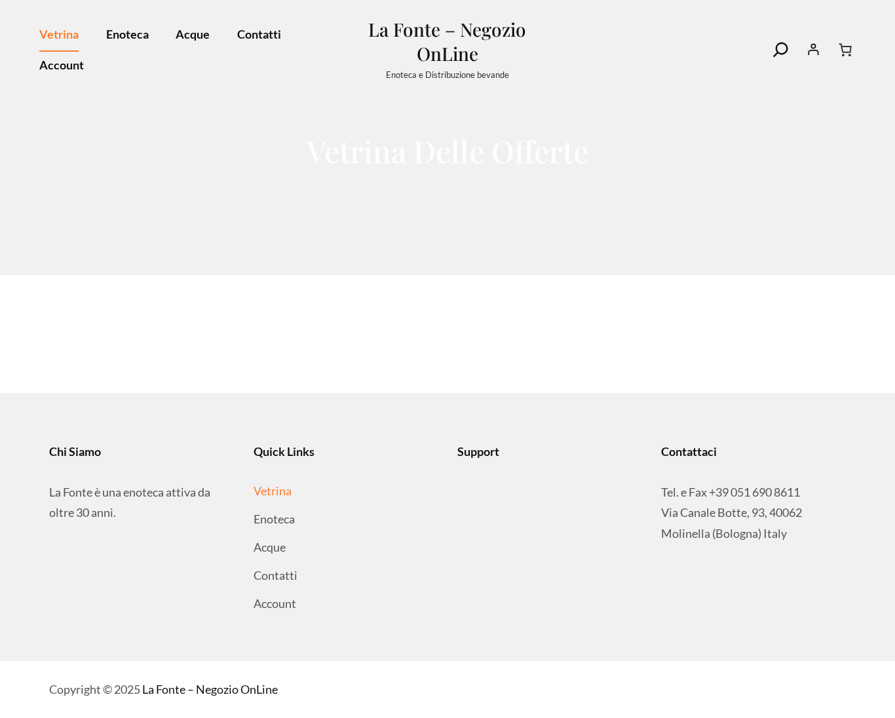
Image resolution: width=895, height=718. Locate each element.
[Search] (781, 49)
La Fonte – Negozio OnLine (447, 41)
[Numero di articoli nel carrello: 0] (845, 50)
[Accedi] (813, 50)
